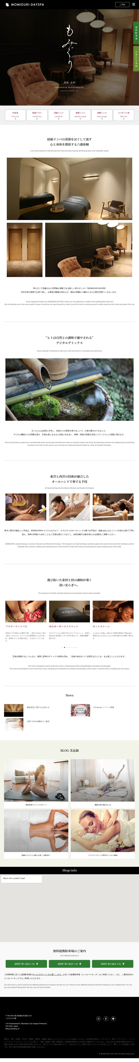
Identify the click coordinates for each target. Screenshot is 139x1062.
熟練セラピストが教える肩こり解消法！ (36, 855)
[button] (132, 4)
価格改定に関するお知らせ (38, 707)
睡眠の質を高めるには (103, 805)
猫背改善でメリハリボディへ (36, 805)
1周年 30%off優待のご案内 (38, 721)
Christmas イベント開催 (104, 707)
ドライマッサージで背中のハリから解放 (103, 855)
